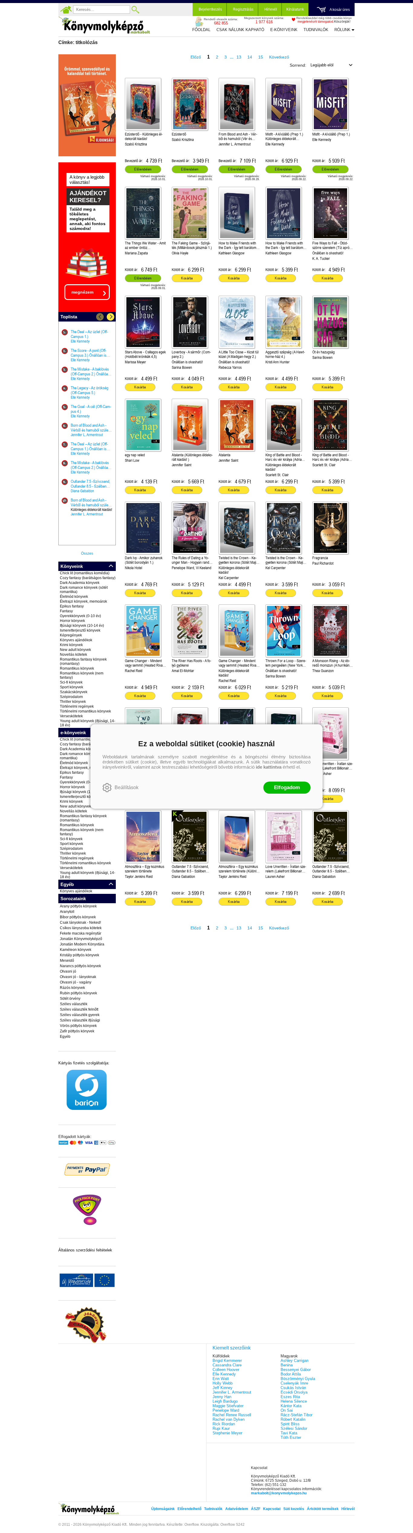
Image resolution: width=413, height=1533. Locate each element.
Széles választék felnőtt (79, 1009)
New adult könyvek (75, 650)
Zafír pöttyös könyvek (77, 1031)
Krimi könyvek (71, 645)
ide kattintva (268, 767)
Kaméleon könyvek (75, 950)
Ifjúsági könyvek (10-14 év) (82, 625)
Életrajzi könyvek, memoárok (83, 601)
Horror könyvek (72, 621)
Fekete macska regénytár (80, 933)
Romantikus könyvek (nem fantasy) (81, 675)
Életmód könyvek (74, 596)
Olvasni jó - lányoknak (78, 977)
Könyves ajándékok (76, 640)
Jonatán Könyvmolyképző (81, 939)
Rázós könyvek (72, 988)
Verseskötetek (71, 716)
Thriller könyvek (73, 702)
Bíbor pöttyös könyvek (78, 917)
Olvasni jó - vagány (75, 982)
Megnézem (82, 292)
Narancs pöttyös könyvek (80, 966)
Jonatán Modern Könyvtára (82, 944)
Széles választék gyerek (79, 1015)
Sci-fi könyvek (71, 682)
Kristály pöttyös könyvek (79, 955)
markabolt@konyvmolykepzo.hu (279, 1493)
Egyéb (65, 1036)
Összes (87, 553)
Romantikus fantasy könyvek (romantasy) (83, 661)
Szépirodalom (71, 697)
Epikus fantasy (72, 606)
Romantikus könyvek (77, 668)
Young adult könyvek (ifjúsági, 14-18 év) (87, 723)
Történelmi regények (77, 706)
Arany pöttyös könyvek (78, 906)
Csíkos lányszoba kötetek (81, 928)
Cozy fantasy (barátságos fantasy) (87, 578)
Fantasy (66, 611)
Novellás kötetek (73, 654)
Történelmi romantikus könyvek (85, 711)
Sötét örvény (70, 998)
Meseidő (67, 960)
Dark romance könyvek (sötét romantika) (84, 589)
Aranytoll (67, 912)
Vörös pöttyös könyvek (78, 1026)
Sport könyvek (71, 687)
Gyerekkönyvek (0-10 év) (80, 616)
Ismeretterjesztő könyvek (80, 630)
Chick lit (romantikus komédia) (84, 573)
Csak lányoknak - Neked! (80, 922)
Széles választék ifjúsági (80, 1020)
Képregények (71, 635)
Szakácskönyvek (73, 692)
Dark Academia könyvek (79, 583)
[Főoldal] (66, 9)
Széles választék (73, 1004)
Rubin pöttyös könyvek (78, 993)
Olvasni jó (68, 971)
